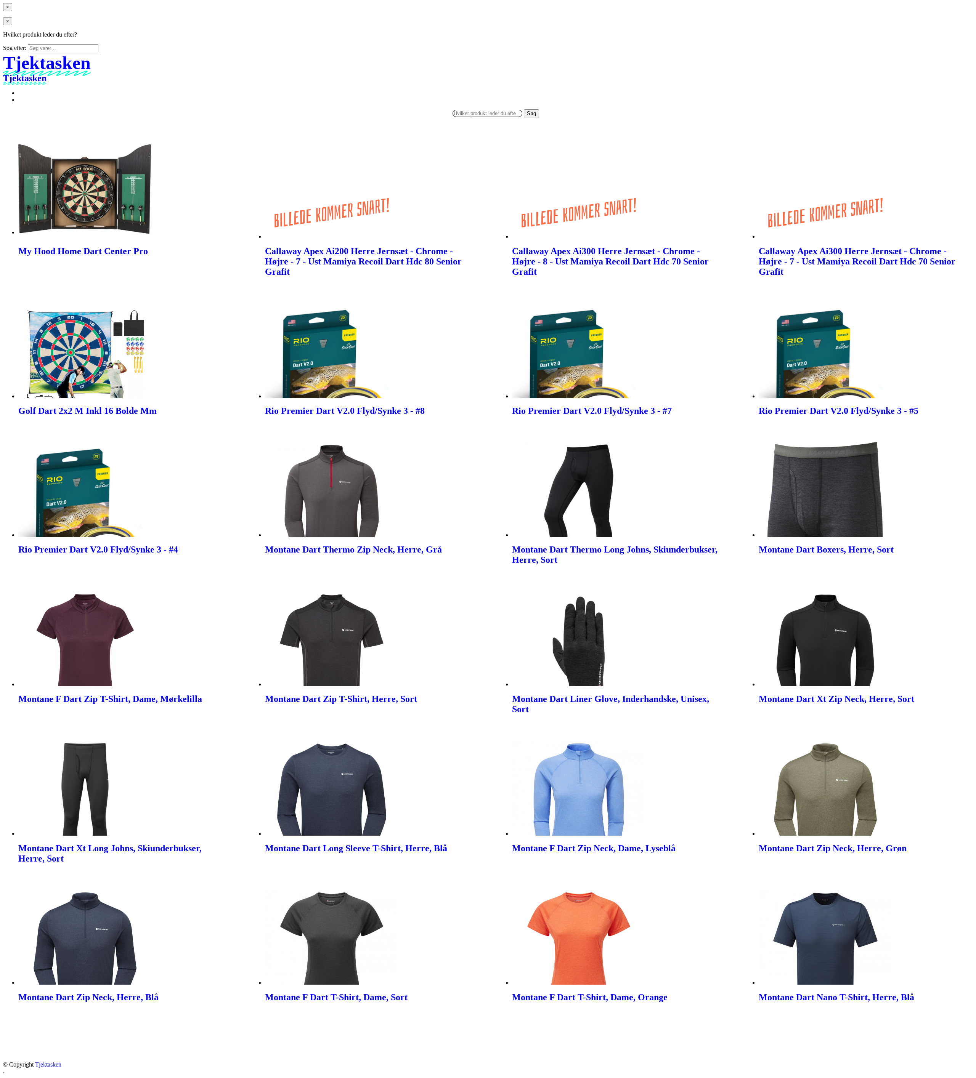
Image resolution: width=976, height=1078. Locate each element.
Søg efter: (14, 48)
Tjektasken (48, 1064)
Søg (531, 113)
